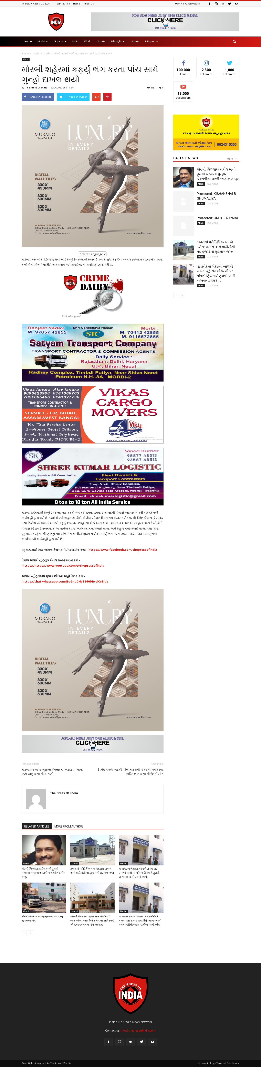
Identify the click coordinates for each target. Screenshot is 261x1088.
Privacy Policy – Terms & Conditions (218, 1063)
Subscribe (183, 84)
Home (76, 3)
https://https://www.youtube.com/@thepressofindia (63, 565)
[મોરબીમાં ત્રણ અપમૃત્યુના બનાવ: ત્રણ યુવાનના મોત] (44, 898)
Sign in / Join (63, 3)
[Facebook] (209, 4)
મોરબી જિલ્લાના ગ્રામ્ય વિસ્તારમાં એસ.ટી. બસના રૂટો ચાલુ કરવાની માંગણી (52, 772)
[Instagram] (216, 4)
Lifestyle (116, 41)
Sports (101, 41)
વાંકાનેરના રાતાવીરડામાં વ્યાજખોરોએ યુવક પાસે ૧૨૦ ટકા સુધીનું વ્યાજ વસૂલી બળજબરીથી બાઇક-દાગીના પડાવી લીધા (140, 920)
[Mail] (223, 4)
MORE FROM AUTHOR (68, 826)
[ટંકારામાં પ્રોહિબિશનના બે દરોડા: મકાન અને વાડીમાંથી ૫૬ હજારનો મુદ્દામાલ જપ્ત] (92, 850)
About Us (89, 3)
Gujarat (58, 41)
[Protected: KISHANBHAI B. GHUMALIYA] (183, 201)
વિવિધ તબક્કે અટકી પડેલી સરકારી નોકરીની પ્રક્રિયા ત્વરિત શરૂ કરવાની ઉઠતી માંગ (131, 772)
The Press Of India (36, 87)
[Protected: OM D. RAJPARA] (183, 226)
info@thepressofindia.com (138, 1030)
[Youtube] (236, 4)
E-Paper (150, 41)
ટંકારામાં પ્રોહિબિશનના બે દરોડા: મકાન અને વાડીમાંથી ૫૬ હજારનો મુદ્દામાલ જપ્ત (216, 247)
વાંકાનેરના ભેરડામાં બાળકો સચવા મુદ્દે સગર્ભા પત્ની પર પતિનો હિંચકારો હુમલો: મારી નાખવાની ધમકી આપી (139, 872)
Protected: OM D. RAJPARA (217, 218)
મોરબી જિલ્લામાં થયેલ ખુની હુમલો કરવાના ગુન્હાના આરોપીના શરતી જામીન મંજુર (43, 872)
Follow (206, 60)
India (75, 41)
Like (183, 60)
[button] (234, 42)
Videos (135, 41)
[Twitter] (230, 4)
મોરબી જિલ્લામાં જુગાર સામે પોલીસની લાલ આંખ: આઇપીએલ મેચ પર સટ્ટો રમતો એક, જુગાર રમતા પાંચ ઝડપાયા (92, 920)
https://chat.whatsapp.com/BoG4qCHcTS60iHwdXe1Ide (65, 581)
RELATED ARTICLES (37, 826)
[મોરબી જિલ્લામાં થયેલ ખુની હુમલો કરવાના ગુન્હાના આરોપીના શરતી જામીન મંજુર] (44, 850)
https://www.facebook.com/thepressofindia (122, 549)
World (88, 41)
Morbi (41, 41)
